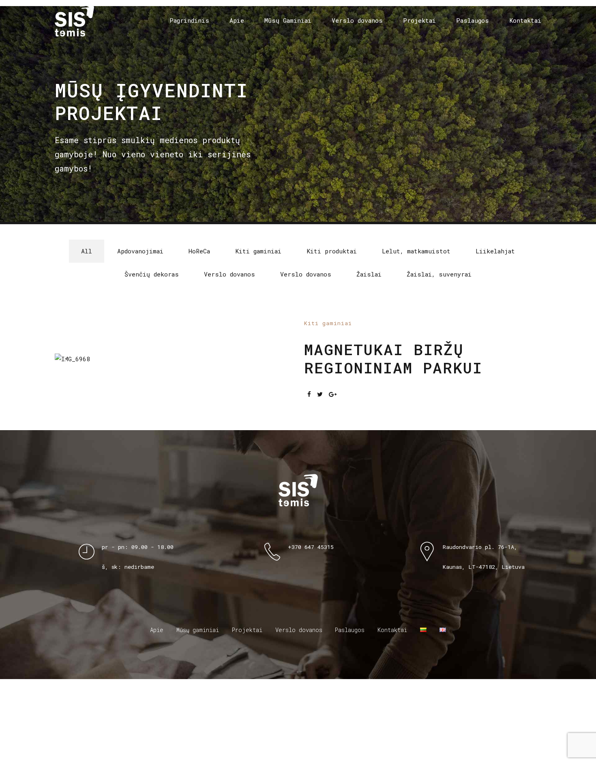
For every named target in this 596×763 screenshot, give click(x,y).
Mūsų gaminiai (197, 714)
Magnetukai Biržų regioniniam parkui (393, 401)
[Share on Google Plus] (333, 436)
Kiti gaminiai (328, 365)
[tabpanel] (173, 401)
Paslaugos (472, 20)
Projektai (419, 20)
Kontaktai (525, 20)
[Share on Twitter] (320, 436)
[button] (75, 401)
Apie (236, 20)
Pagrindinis (189, 20)
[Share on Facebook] (309, 436)
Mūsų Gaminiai (287, 20)
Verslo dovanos (357, 20)
